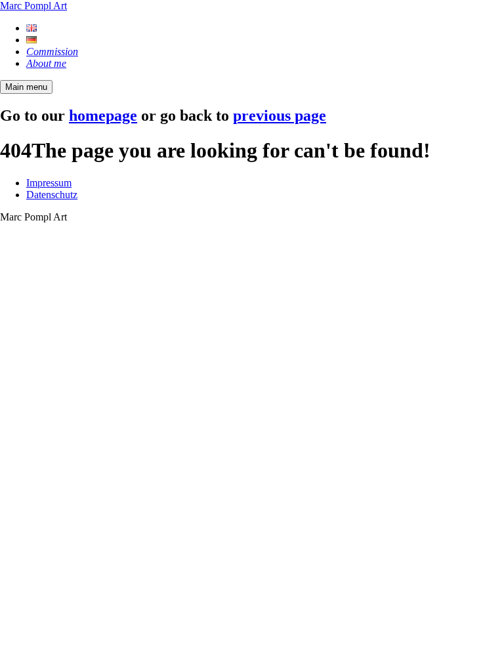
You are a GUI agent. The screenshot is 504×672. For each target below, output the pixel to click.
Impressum (49, 182)
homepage (103, 115)
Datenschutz (51, 194)
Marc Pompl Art (33, 5)
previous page (279, 115)
